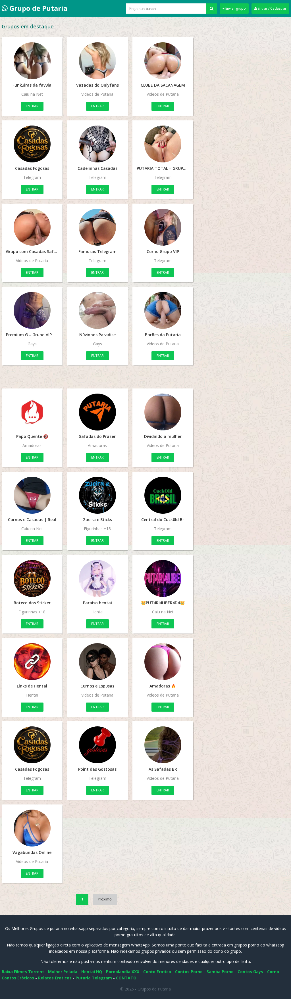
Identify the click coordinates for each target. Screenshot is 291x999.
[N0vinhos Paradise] (97, 310)
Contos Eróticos (18, 978)
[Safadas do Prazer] (97, 412)
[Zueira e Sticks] (97, 495)
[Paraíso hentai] (97, 578)
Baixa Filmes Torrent (23, 971)
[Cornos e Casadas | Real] (32, 495)
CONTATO (126, 978)
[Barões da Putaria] (162, 310)
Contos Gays (250, 971)
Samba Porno (220, 971)
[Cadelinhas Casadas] (97, 144)
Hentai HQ (91, 971)
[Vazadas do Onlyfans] (97, 60)
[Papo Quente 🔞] (32, 412)
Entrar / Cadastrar (271, 8)
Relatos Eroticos (55, 978)
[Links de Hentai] (32, 661)
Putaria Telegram (94, 978)
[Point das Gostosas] (97, 744)
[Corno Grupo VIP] (162, 227)
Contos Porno (189, 971)
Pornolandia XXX (122, 971)
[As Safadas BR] (162, 744)
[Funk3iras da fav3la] (32, 60)
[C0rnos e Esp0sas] (97, 661)
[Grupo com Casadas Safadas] (32, 227)
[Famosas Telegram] (97, 227)
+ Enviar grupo (234, 8)
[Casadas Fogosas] (32, 144)
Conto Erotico (157, 971)
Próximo (105, 899)
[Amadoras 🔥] (162, 661)
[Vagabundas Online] (32, 828)
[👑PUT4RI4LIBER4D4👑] (162, 578)
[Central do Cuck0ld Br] (162, 495)
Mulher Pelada (62, 971)
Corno (273, 971)
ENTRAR (32, 106)
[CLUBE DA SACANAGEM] (162, 60)
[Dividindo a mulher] (162, 412)
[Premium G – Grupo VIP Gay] (32, 310)
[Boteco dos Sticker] (32, 578)
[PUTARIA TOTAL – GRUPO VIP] (162, 144)
